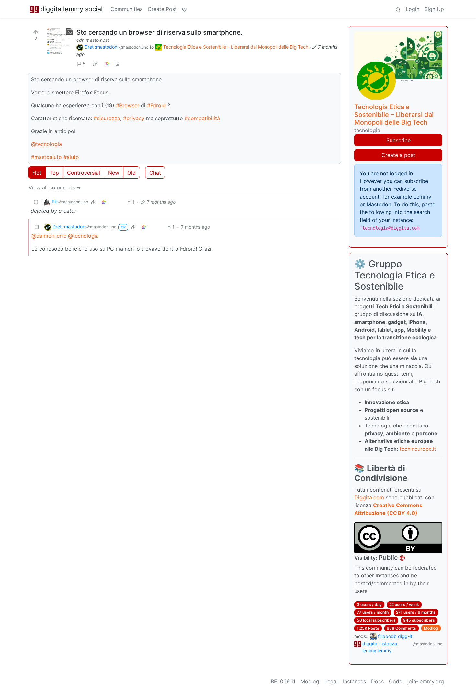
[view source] (117, 63)
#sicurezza (107, 118)
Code (395, 681)
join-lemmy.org (425, 681)
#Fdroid (156, 105)
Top (54, 172)
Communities (126, 9)
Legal (331, 681)
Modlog (431, 628)
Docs (377, 681)
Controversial (83, 172)
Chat (155, 172)
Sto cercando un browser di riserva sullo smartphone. (159, 32)
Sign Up (434, 9)
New (113, 172)
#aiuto (71, 157)
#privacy (133, 118)
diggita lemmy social (71, 9)
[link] (95, 64)
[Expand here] (60, 41)
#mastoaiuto (46, 157)
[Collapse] (36, 202)
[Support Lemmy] (184, 9)
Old (131, 172)
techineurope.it (418, 449)
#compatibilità (202, 118)
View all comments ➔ (54, 187)
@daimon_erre (48, 236)
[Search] (398, 9)
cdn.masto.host (92, 40)
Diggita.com (369, 497)
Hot (36, 172)
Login (412, 9)
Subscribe (398, 140)
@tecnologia (46, 144)
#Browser (127, 105)
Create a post (398, 155)
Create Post (162, 9)
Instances (354, 681)
